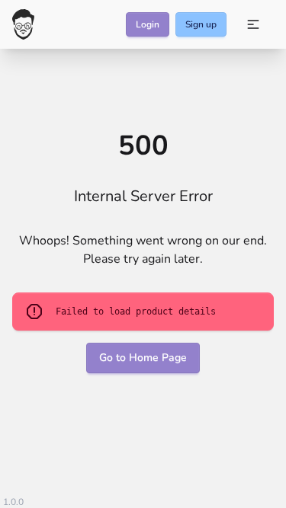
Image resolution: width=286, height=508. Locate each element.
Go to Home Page (143, 357)
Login (147, 24)
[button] (253, 24)
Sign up (201, 24)
